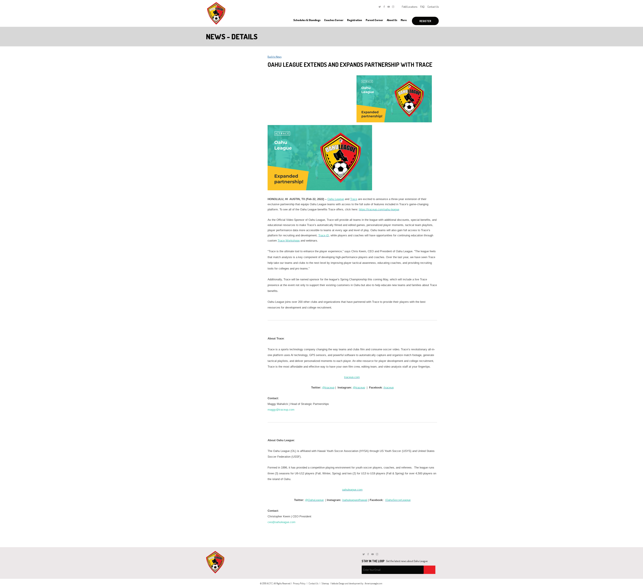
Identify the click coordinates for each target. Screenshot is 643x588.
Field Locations (409, 6)
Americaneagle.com (373, 583)
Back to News (274, 56)
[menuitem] (306, 20)
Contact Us (433, 6)
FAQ (422, 6)
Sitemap (325, 583)
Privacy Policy (299, 583)
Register (425, 21)
